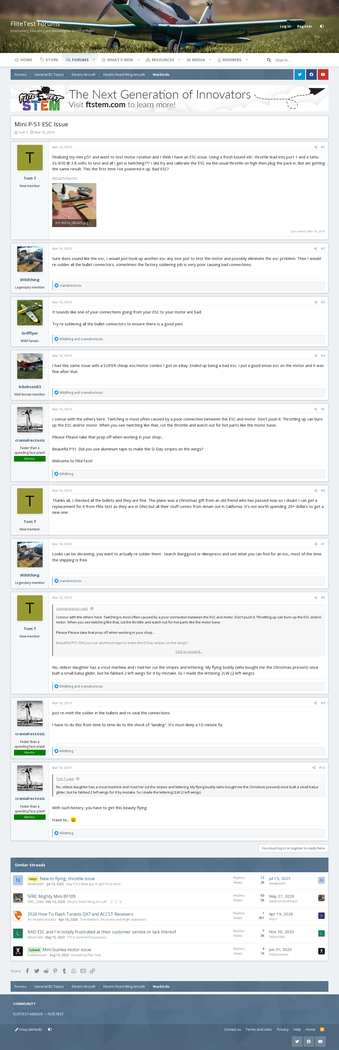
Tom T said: (65, 778)
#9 (323, 703)
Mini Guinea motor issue (66, 949)
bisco (273, 919)
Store (52, 59)
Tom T (23, 132)
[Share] (316, 147)
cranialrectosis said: (72, 608)
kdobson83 (30, 386)
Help (297, 1029)
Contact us (232, 1029)
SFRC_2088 (35, 902)
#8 (323, 597)
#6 (323, 490)
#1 (323, 147)
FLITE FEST (56, 1014)
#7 (323, 544)
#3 (323, 302)
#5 (323, 409)
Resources (163, 59)
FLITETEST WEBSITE (28, 1014)
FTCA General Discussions (86, 937)
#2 (323, 248)
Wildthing (29, 279)
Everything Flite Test (86, 955)
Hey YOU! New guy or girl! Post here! (93, 884)
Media (198, 59)
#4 (323, 355)
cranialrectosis (30, 440)
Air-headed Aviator (42, 919)
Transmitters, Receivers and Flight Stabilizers (113, 919)
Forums (80, 59)
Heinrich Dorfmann (283, 901)
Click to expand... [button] (189, 651)
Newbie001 (36, 884)
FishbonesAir (37, 955)
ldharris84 (35, 937)
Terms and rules (259, 1029)
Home (26, 59)
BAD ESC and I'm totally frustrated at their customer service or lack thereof (102, 932)
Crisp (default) (30, 1029)
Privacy (283, 1029)
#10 (322, 767)
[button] (93, 59)
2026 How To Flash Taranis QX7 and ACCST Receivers (80, 914)
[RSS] (322, 1029)
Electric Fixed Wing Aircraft (87, 902)
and (81, 339)
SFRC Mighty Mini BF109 (51, 896)
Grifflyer (29, 333)
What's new (120, 59)
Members (232, 59)
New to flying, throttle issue (67, 878)
